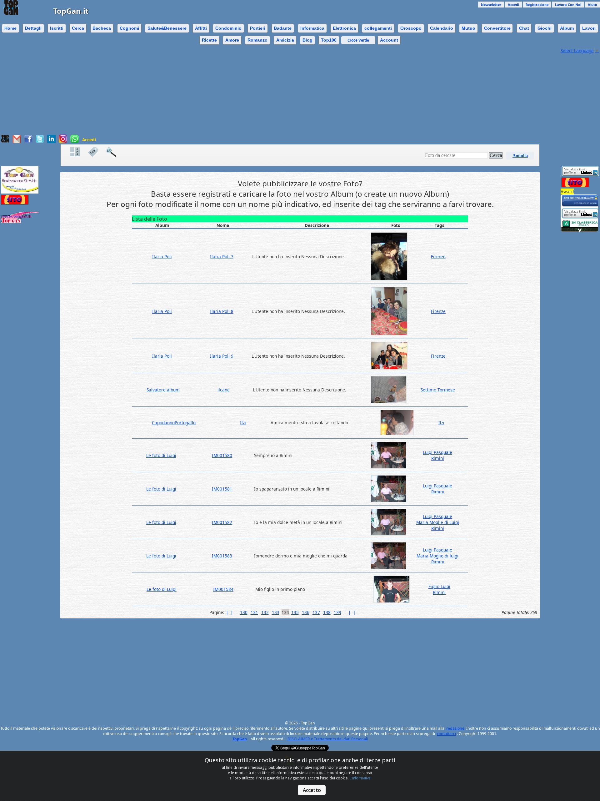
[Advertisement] (279, 90)
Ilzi (243, 423)
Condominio (228, 28)
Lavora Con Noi (568, 4)
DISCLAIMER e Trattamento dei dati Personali (328, 739)
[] (229, 612)
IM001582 (222, 522)
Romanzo (258, 40)
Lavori (589, 28)
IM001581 (222, 489)
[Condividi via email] (17, 141)
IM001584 (223, 589)
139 (337, 612)
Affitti (201, 28)
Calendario (441, 28)
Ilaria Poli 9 (221, 356)
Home (10, 28)
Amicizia (285, 40)
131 (254, 612)
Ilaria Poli (162, 256)
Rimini (437, 458)
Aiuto (592, 4)
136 (305, 612)
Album (567, 28)
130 (244, 612)
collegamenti (378, 28)
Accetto (312, 790)
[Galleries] (78, 152)
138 (327, 612)
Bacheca (101, 28)
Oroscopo (411, 28)
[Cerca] (114, 152)
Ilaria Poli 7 (221, 256)
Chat (524, 28)
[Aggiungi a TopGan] (5, 141)
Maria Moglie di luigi (437, 556)
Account (389, 40)
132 (265, 612)
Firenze (438, 256)
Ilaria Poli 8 (221, 311)
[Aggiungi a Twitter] (40, 141)
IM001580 (222, 455)
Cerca (78, 28)
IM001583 (222, 556)
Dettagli (33, 28)
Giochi (545, 28)
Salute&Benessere (167, 28)
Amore (232, 40)
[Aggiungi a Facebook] (28, 141)
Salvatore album (163, 390)
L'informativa (360, 778)
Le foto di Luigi (161, 455)
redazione (455, 728)
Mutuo (468, 28)
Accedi (513, 4)
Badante (283, 28)
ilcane (224, 390)
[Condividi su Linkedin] (51, 141)
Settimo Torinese (438, 390)
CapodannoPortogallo (174, 423)
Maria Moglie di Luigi (437, 522)
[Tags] (96, 152)
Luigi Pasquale (437, 452)
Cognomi (129, 28)
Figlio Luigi (439, 586)
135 (295, 612)
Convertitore (497, 28)
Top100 (329, 40)
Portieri (257, 28)
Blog (307, 40)
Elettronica (344, 28)
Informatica (312, 28)
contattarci (446, 733)
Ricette (209, 40)
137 (316, 612)
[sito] (580, 205)
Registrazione (537, 4)
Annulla (520, 155)
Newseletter (491, 4)
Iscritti (56, 28)
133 (275, 612)
